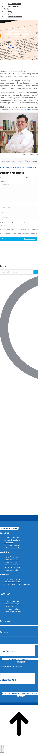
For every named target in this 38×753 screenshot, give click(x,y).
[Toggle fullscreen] (5, 745)
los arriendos (15, 74)
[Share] (3, 745)
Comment (4, 181)
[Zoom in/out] (7, 745)
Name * (3, 207)
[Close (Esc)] (1, 745)
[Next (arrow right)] (3, 749)
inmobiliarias (26, 109)
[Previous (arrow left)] (1, 749)
